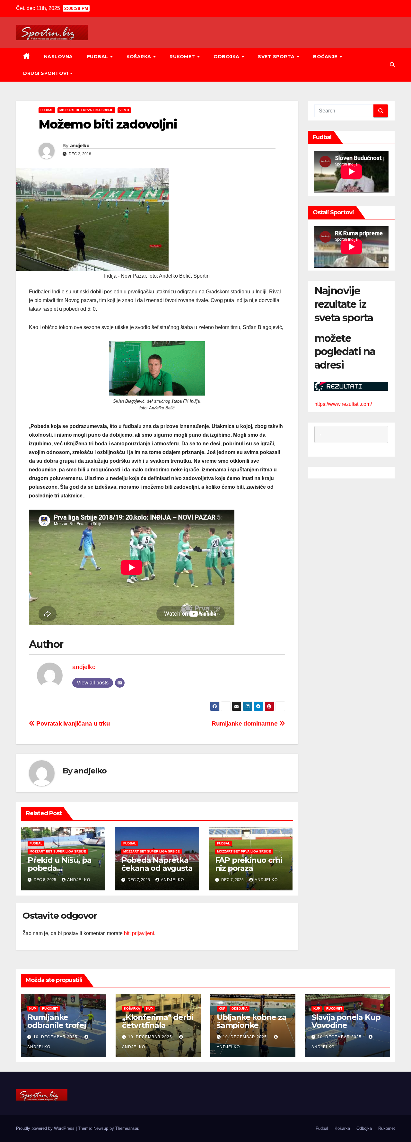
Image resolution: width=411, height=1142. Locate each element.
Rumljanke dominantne (245, 723)
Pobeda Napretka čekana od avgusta (157, 864)
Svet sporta (277, 56)
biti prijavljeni (139, 933)
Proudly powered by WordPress (46, 1128)
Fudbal (98, 56)
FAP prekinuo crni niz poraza (249, 864)
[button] (392, 64)
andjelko (79, 145)
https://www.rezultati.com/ (343, 404)
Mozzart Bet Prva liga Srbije (86, 110)
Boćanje (326, 56)
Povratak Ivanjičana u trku (72, 723)
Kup (32, 1008)
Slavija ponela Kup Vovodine (345, 1021)
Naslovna (58, 56)
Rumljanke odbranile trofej (56, 1021)
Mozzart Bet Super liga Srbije (58, 851)
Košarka (140, 56)
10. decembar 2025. (56, 1037)
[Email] (120, 683)
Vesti (124, 110)
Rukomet (183, 56)
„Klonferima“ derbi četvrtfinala (157, 1021)
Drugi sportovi (46, 73)
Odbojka (227, 56)
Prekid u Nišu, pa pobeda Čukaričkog (60, 868)
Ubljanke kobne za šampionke (251, 1021)
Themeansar (126, 1128)
